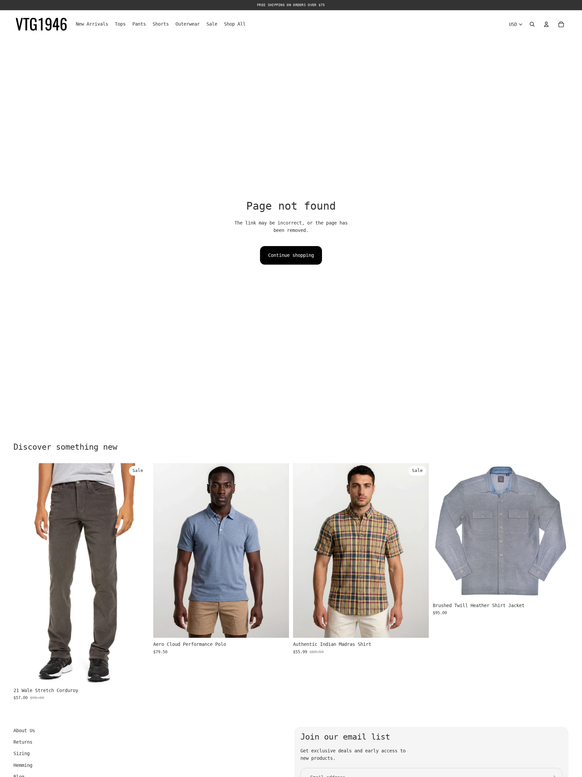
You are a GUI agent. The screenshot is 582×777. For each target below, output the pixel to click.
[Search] (532, 24)
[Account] (546, 24)
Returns (22, 742)
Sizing (21, 753)
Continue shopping (291, 255)
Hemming (22, 765)
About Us (24, 730)
